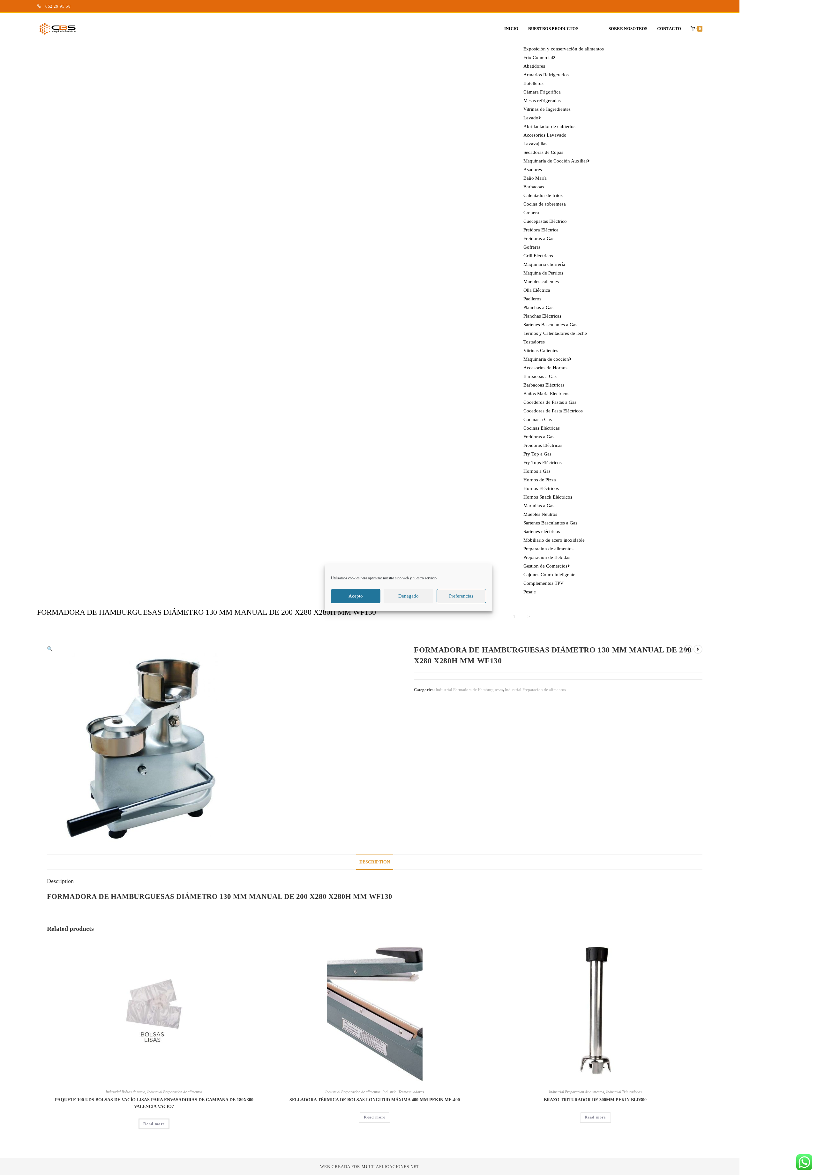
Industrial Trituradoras (624, 1092)
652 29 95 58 (58, 6)
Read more (154, 1124)
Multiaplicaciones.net (390, 1166)
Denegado (408, 596)
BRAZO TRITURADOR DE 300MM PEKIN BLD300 (595, 1099)
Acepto (356, 596)
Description (374, 862)
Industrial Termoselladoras (403, 1092)
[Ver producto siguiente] (697, 649)
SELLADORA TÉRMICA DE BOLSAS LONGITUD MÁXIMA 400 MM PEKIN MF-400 (374, 1099)
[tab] (374, 862)
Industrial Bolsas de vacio (125, 1092)
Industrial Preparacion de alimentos (535, 689)
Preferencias (461, 596)
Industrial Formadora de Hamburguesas (469, 689)
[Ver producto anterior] (688, 649)
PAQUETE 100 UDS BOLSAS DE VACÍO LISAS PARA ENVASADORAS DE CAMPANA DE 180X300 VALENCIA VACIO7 (154, 1103)
